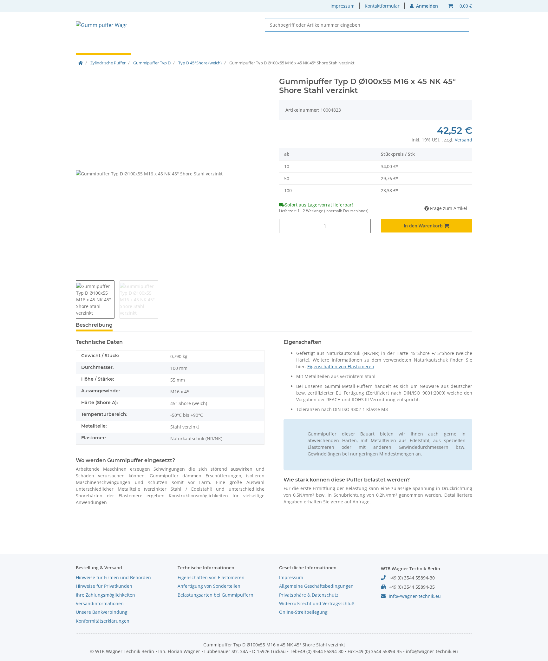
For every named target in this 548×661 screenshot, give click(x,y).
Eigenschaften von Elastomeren (340, 366)
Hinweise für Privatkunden (104, 586)
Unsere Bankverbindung (101, 612)
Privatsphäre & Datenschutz (308, 595)
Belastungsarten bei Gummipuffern (215, 595)
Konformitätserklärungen (102, 621)
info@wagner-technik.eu (415, 596)
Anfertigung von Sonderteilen (209, 586)
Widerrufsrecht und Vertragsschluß (317, 603)
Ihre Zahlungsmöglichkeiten (105, 595)
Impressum (342, 6)
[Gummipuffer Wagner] (101, 25)
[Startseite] (80, 63)
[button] (424, 6)
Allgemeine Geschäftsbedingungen (316, 586)
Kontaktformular (382, 6)
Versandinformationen (100, 603)
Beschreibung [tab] (94, 325)
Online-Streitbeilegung (303, 612)
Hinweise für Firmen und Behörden (113, 577)
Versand (463, 140)
